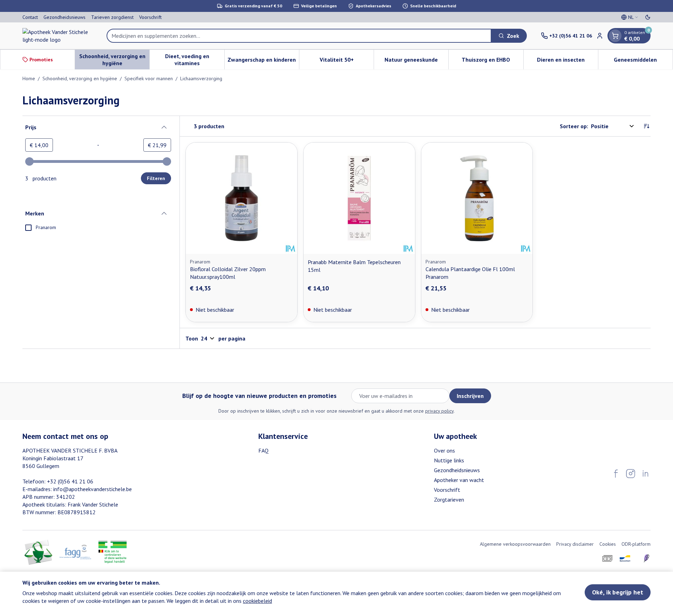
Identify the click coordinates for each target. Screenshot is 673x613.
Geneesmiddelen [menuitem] (643, 61)
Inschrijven (470, 395)
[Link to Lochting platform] (646, 558)
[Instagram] (630, 473)
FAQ (263, 450)
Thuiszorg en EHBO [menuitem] (492, 61)
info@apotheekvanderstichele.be (92, 489)
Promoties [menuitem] (41, 59)
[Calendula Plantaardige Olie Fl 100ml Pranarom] (477, 198)
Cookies (607, 544)
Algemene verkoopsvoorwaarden (515, 544)
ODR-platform (636, 544)
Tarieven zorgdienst (112, 17)
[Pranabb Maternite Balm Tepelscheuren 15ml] (359, 198)
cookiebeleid (257, 600)
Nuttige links (449, 460)
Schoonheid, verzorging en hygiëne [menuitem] (114, 60)
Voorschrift (150, 17)
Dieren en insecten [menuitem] (567, 61)
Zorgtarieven (449, 499)
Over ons (444, 450)
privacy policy (439, 411)
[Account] (599, 35)
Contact (30, 17)
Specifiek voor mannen (148, 78)
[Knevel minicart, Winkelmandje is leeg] (615, 35)
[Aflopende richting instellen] (646, 126)
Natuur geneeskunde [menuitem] (416, 61)
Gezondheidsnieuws (64, 17)
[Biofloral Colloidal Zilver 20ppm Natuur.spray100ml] (241, 198)
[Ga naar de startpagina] (57, 35)
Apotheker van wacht (459, 479)
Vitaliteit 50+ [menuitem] (347, 61)
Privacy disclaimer (575, 544)
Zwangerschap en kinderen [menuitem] (263, 61)
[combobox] (299, 36)
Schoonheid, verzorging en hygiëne (79, 78)
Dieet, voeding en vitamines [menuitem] (194, 60)
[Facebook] (616, 473)
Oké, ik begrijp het (617, 592)
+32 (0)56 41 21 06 (70, 481)
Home (28, 78)
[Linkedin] (645, 473)
